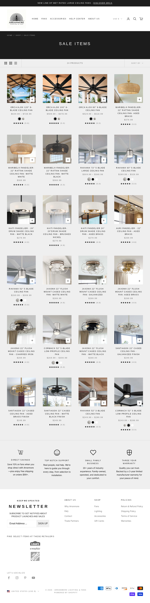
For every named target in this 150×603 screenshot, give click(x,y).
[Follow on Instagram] (17, 578)
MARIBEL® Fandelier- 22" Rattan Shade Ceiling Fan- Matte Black (57, 172)
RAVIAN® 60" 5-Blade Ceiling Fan (128, 169)
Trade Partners (71, 521)
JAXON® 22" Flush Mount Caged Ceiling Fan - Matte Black (93, 351)
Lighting (98, 511)
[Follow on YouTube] (33, 578)
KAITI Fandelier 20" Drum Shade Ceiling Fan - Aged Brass (92, 231)
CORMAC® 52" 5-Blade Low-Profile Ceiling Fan (57, 351)
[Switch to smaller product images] (10, 63)
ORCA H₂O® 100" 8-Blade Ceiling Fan (57, 108)
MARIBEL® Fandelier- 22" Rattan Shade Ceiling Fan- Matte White (21, 172)
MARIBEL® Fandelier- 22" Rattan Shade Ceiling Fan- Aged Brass (129, 111)
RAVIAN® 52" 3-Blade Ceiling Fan (92, 412)
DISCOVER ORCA (102, 3)
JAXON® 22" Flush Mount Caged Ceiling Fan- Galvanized (93, 292)
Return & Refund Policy (132, 506)
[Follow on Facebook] (9, 578)
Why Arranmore (71, 506)
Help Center (77, 19)
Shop (18, 35)
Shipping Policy (128, 511)
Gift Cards (99, 521)
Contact (68, 516)
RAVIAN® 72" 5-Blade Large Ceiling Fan (92, 169)
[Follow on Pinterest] (25, 578)
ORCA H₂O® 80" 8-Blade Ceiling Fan (93, 108)
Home (35, 19)
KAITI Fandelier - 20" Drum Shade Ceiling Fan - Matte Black (21, 231)
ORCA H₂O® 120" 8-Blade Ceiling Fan (21, 108)
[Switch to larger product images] (5, 63)
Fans (44, 19)
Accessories (58, 19)
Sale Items (29, 35)
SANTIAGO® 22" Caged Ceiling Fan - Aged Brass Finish (21, 414)
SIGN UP (43, 523)
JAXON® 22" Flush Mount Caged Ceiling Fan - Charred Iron (21, 351)
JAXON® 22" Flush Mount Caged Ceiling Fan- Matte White (57, 292)
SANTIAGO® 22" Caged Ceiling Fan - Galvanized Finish (129, 351)
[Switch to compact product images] (15, 63)
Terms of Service (129, 516)
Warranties (126, 521)
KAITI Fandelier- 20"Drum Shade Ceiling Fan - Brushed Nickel (57, 232)
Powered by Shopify (66, 592)
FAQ (66, 511)
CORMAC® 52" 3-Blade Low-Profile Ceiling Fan (128, 414)
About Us (94, 19)
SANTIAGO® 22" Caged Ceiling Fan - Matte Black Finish (57, 414)
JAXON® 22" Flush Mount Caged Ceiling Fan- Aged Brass (128, 292)
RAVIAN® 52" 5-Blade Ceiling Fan (21, 290)
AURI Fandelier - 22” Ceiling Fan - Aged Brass (128, 231)
